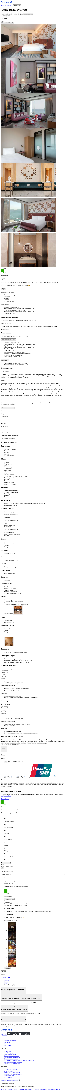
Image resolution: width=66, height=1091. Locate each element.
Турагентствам (8, 1071)
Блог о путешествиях (10, 1054)
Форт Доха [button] (7, 350)
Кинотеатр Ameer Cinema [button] (11, 355)
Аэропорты (4, 360)
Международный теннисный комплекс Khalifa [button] (17, 344)
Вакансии (7, 1044)
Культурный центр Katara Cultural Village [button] (16, 353)
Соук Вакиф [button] (7, 349)
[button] (33, 41)
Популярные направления (11, 1056)
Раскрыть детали (9, 899)
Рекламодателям (9, 1075)
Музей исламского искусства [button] (12, 346)
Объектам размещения (10, 1069)
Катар (6, 982)
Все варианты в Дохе (7, 5)
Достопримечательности (7, 339)
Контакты (7, 1042)
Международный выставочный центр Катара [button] (17, 347)
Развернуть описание (8, 407)
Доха (5, 983)
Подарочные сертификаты (12, 1063)
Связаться (9, 977)
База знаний (7, 1051)
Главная (6, 980)
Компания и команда (10, 1040)
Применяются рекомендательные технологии (47, 1089)
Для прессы (7, 1045)
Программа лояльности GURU (13, 1062)
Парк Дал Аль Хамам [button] (10, 356)
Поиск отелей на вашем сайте (13, 1074)
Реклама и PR (8, 1077)
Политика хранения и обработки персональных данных (17, 1089)
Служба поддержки (10, 1052)
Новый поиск (17, 5)
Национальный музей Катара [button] (12, 352)
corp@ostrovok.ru (6, 796)
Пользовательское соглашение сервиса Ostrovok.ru (19, 1060)
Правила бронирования (11, 1059)
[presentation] (33, 873)
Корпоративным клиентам (12, 1072)
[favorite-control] (2, 22)
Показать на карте (28, 14)
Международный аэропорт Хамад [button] (14, 364)
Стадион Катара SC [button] (10, 342)
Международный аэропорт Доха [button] (13, 363)
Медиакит (4, 977)
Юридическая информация (12, 1057)
